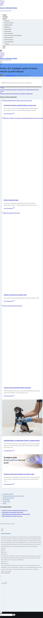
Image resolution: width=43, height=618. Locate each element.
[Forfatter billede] (0, 75)
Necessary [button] (3, 550)
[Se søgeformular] (1, 51)
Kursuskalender (6, 43)
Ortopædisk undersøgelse (8, 592)
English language (6, 499)
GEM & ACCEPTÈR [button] (5, 573)
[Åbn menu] (1, 62)
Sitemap (4, 503)
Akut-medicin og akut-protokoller (8, 22)
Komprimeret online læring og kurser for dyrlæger (13, 496)
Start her (3, 583)
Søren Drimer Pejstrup (10, 75)
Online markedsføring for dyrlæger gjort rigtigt (12, 516)
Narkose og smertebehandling (8, 33)
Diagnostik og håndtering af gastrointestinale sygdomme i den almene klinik (16, 92)
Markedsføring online (7, 590)
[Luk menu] (0, 576)
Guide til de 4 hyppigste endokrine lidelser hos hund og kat (20, 105)
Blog (1, 64)
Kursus (4, 45)
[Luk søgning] (1, 612)
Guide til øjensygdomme (7, 31)
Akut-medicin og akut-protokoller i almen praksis (12, 512)
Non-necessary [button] (4, 561)
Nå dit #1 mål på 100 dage (11, 200)
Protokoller (5, 16)
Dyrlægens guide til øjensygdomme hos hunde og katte (19, 474)
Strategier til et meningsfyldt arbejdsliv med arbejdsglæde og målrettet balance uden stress (19, 88)
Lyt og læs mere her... (9, 113)
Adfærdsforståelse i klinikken (8, 588)
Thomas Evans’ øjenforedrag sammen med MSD (17, 387)
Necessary (4, 552)
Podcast (4, 14)
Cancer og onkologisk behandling (9, 41)
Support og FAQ (6, 501)
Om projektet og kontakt (8, 494)
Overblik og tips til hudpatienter (8, 37)
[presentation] (22, 100)
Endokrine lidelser (6, 20)
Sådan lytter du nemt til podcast (8, 39)
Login (4, 47)
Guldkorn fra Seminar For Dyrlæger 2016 (15, 294)
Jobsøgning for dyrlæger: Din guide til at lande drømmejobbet (13, 35)
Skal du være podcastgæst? (8, 497)
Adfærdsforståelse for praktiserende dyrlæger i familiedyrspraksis (22, 440)
